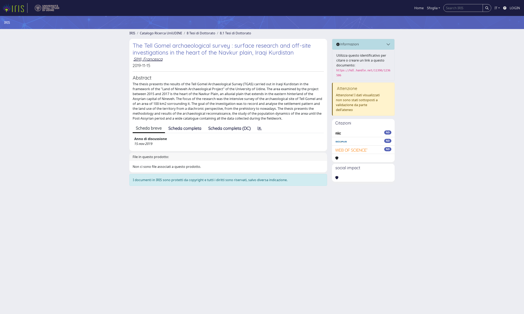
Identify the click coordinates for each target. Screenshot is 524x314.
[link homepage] (14, 8)
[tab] (259, 128)
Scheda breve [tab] (149, 128)
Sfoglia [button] (432, 8)
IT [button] (496, 8)
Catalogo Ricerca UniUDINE (161, 33)
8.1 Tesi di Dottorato (235, 33)
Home (419, 8)
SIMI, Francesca (148, 59)
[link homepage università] (47, 8)
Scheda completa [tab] (184, 128)
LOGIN (515, 8)
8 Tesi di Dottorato (201, 33)
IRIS (132, 33)
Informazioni (349, 44)
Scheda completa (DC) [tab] (229, 128)
